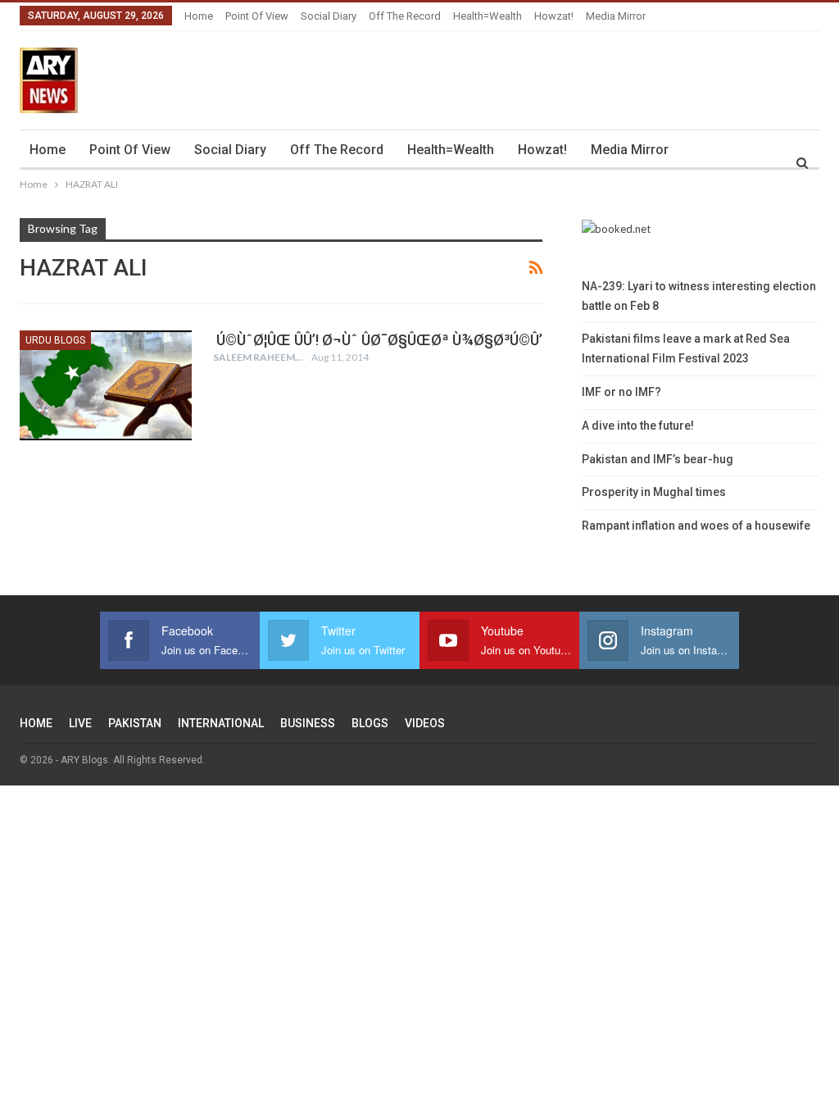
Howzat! (554, 16)
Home (198, 16)
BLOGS (369, 723)
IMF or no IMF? (621, 391)
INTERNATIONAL (221, 723)
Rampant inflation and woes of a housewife (696, 525)
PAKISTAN (134, 723)
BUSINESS (307, 723)
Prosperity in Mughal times (654, 492)
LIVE (80, 723)
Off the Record (405, 16)
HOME (36, 723)
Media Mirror (616, 16)
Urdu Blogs (55, 340)
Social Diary (328, 16)
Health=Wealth (487, 16)
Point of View (256, 16)
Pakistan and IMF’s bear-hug (657, 459)
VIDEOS (425, 723)
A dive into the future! (638, 425)
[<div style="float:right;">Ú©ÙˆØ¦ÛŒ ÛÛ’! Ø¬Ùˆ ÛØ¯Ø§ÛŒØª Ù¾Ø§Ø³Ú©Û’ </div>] (106, 385)
